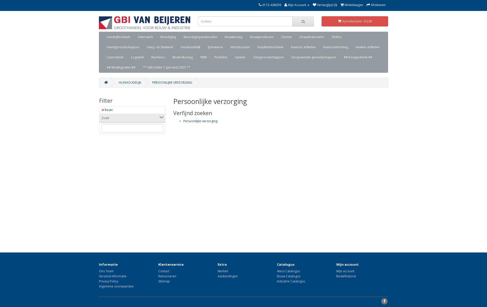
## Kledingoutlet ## (121, 67)
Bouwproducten (261, 37)
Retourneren (167, 276)
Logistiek (137, 57)
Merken (223, 271)
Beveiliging (168, 37)
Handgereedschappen (123, 47)
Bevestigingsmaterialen (200, 37)
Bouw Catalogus (288, 276)
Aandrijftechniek (118, 37)
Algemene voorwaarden (116, 286)
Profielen (220, 57)
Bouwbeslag (233, 37)
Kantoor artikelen (303, 47)
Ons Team (106, 271)
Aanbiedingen (228, 276)
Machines (158, 57)
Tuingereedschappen (268, 57)
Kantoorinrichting (335, 47)
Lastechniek (115, 57)
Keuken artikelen (367, 47)
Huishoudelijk (190, 47)
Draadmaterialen (312, 37)
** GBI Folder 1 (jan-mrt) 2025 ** (166, 67)
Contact (163, 271)
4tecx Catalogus (288, 271)
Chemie (286, 37)
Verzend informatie (113, 276)
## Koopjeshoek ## (358, 57)
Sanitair (240, 57)
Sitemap (164, 281)
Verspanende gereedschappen (313, 57)
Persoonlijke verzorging (172, 82)
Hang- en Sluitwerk (160, 47)
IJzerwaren (215, 47)
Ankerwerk (145, 37)
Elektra (336, 37)
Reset (109, 110)
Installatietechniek (270, 47)
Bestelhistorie (346, 276)
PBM (203, 57)
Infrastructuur (240, 47)
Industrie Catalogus (291, 281)
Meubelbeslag (182, 57)
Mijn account (345, 271)
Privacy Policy (108, 281)
